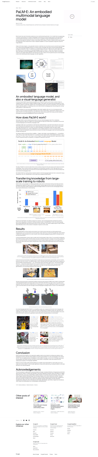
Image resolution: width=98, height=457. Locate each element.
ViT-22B (21, 110)
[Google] (18, 454)
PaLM (50, 47)
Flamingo (25, 310)
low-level (42, 234)
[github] (29, 420)
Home (17, 7)
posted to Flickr (27, 348)
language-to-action (49, 234)
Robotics (36, 384)
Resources (24, 1)
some (59, 40)
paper (46, 358)
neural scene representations (54, 103)
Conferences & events (32, 1)
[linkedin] (24, 420)
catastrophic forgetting (21, 360)
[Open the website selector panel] (10, 1)
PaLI (30, 310)
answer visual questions (22, 37)
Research (17, 1)
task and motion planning (43, 281)
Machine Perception (30, 384)
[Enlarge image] (81, 25)
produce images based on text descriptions (54, 37)
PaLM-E (25, 46)
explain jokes (61, 36)
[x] (21, 420)
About (49, 1)
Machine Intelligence (22, 384)
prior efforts (26, 50)
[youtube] (26, 420)
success (62, 40)
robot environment (24, 281)
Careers (40, 1)
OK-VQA (33, 112)
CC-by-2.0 (19, 348)
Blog (45, 1)
